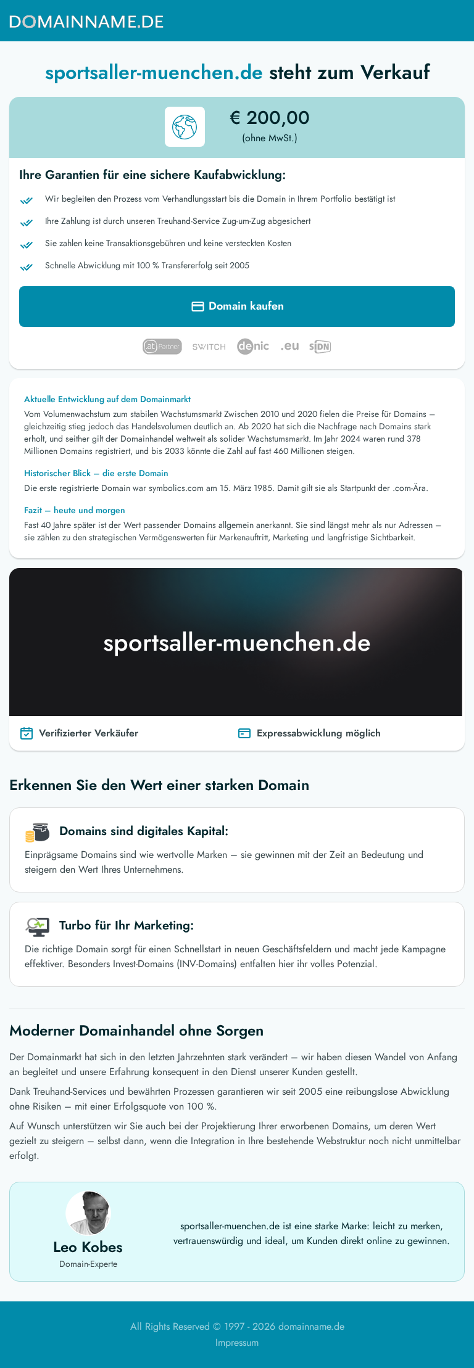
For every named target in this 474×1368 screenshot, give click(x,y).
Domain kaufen (246, 306)
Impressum (237, 1342)
